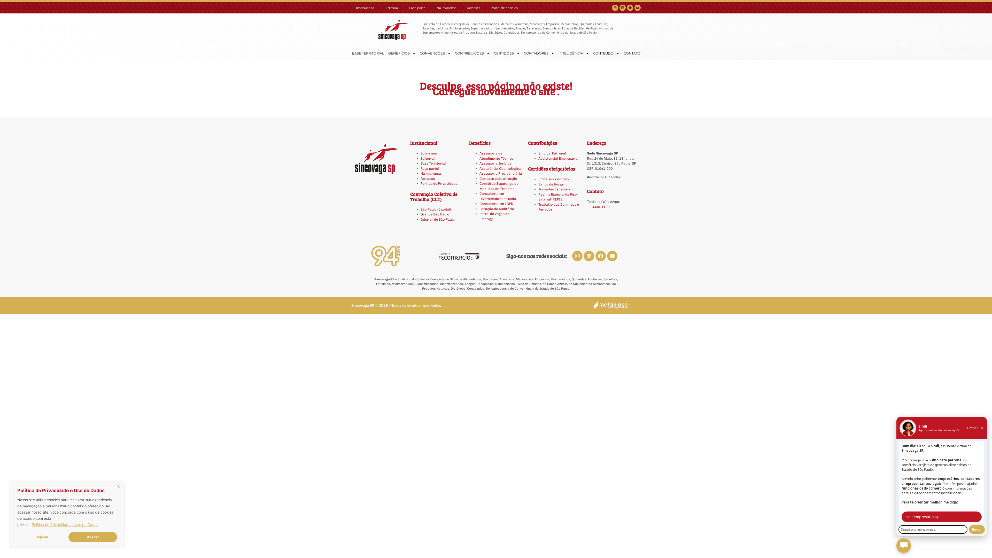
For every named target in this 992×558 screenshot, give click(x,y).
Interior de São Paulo (438, 219)
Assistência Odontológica (500, 169)
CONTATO (632, 53)
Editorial (392, 8)
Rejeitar (42, 537)
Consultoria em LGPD (496, 204)
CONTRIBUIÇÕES (469, 53)
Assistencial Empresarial (558, 158)
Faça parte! (417, 8)
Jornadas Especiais (554, 189)
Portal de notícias (504, 8)
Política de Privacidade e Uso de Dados (65, 524)
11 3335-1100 (598, 207)
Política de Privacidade (439, 183)
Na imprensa (446, 8)
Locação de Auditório (496, 209)
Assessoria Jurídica (495, 163)
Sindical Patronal (552, 153)
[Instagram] (615, 8)
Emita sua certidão (553, 179)
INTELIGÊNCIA (571, 53)
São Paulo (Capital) (436, 209)
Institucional (365, 8)
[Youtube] (637, 8)
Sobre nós (429, 153)
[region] (67, 515)
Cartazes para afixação (498, 179)
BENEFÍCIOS (399, 53)
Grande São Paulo (435, 214)
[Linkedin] (622, 8)
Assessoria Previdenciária (500, 173)
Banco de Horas (551, 184)
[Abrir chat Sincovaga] (903, 545)
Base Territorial (433, 163)
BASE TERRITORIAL (368, 53)
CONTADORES (536, 53)
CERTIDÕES (504, 53)
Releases (473, 8)
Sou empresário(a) (922, 516)
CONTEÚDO (603, 53)
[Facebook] (630, 8)
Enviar (977, 529)
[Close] (118, 486)
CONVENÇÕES (432, 53)
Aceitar (93, 537)
